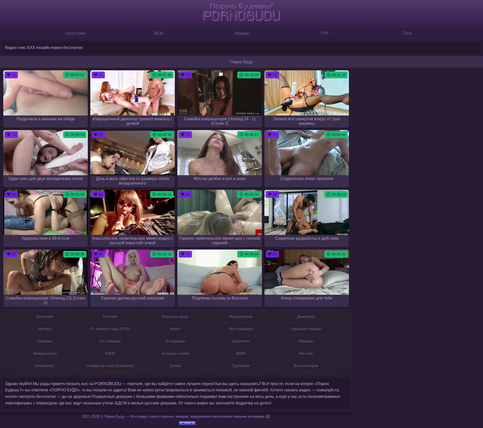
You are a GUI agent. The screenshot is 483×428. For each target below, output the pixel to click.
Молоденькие (241, 316)
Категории (75, 33)
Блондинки (175, 341)
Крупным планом (306, 329)
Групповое (241, 365)
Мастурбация (241, 329)
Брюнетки (240, 341)
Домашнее (306, 316)
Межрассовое (45, 353)
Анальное (44, 316)
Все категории (306, 365)
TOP (324, 33)
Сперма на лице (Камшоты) (110, 365)
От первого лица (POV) (110, 329)
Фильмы (306, 341)
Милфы (45, 329)
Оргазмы (45, 341)
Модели (241, 33)
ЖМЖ (241, 353)
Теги (407, 33)
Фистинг (306, 353)
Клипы (175, 365)
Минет (175, 329)
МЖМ (110, 353)
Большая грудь (175, 316)
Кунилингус (45, 365)
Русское (110, 316)
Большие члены (175, 353)
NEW (158, 33)
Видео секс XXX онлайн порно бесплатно (44, 47)
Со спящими (110, 341)
